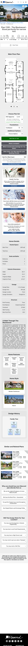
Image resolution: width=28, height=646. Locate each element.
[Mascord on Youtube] (21, 641)
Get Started (14, 186)
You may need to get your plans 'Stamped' (14, 540)
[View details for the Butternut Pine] (7, 465)
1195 (14, 422)
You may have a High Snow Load (13, 535)
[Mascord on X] (12, 641)
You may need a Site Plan (13, 546)
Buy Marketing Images (14, 164)
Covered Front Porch (6, 359)
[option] (14, 13)
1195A (17, 429)
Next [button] (26, 13)
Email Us (14, 232)
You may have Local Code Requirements (14, 529)
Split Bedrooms (21, 364)
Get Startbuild (14, 209)
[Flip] (17, 106)
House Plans (3, 22)
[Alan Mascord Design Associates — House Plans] (14, 2)
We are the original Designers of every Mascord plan (14, 492)
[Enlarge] (14, 106)
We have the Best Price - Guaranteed (13, 497)
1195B (10, 429)
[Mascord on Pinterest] (18, 641)
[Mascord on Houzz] (15, 641)
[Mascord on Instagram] (10, 641)
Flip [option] (23, 6)
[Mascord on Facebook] (7, 641)
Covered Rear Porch (21, 359)
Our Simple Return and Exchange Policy (14, 508)
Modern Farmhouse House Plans (15, 22)
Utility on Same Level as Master (14, 371)
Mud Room (6, 364)
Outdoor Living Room (14, 365)
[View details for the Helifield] (7, 455)
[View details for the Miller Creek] (7, 475)
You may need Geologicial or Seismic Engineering (14, 523)
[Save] (26, 6)
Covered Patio (14, 358)
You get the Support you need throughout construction (14, 502)
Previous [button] (1, 13)
